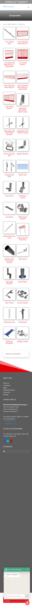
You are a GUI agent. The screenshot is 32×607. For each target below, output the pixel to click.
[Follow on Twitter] (7, 441)
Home (4, 24)
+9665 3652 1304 (12, 2)
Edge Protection (12, 24)
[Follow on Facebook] (4, 441)
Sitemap (5, 395)
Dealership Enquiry (9, 390)
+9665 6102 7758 (18, 1)
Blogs (5, 388)
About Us (6, 383)
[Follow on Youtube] (11, 441)
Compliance (6, 385)
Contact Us (6, 392)
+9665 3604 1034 (9, 1)
